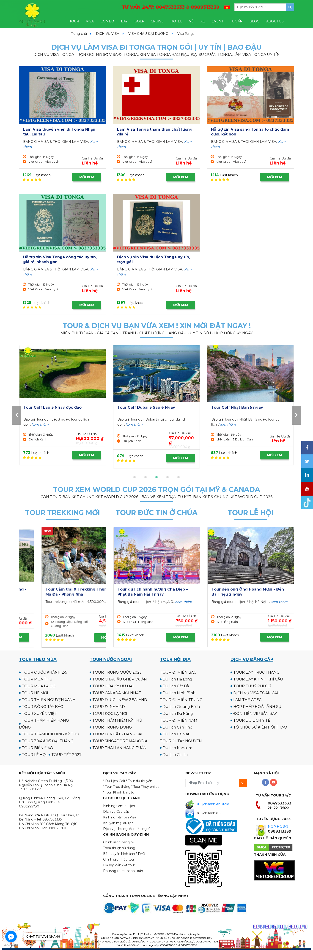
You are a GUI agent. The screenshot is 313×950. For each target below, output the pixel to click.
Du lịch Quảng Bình (181, 706)
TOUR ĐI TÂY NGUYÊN (181, 741)
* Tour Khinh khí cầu (118, 792)
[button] (134, 477)
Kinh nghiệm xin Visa (119, 817)
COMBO (107, 21)
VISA (90, 21)
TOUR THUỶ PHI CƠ (252, 686)
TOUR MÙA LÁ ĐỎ (38, 686)
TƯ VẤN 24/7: (170, 7)
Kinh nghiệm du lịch (119, 806)
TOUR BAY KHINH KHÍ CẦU (258, 679)
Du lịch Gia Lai (175, 755)
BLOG (254, 21)
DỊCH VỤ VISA (107, 34)
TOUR (74, 21)
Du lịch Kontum (177, 748)
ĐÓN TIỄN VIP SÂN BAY (255, 713)
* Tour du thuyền (139, 781)
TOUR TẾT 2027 (66, 755)
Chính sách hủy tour (119, 859)
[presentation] (16, 415)
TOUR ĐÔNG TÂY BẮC (42, 706)
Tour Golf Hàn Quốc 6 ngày (144, 407)
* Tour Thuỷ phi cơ (145, 787)
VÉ (191, 21)
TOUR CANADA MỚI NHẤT (116, 693)
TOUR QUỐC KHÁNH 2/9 (44, 672)
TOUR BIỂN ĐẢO (37, 748)
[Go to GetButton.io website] (11, 945)
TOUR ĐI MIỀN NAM (178, 720)
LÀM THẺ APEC (247, 700)
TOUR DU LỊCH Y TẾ (251, 720)
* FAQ (140, 854)
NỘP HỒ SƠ (278, 827)
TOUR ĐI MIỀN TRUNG (181, 700)
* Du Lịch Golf (114, 781)
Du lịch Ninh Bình (179, 693)
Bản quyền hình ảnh (119, 854)
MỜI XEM (86, 177)
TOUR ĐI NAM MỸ (108, 706)
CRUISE (157, 21)
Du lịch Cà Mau (177, 734)
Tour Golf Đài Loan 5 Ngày (237, 407)
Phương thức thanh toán (123, 871)
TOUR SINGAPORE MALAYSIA (119, 741)
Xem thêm (39, 424)
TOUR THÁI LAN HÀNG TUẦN (119, 748)
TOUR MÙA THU (37, 679)
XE (202, 21)
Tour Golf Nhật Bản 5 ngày (49, 407)
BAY (124, 21)
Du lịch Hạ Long (177, 679)
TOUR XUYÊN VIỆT (39, 713)
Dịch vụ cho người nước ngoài (127, 829)
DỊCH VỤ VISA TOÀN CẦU (256, 693)
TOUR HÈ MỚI (35, 693)
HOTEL (176, 21)
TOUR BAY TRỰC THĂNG (256, 672)
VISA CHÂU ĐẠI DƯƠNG (148, 34)
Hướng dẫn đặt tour (119, 865)
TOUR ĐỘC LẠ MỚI (109, 713)
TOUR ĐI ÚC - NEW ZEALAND (119, 700)
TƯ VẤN (236, 21)
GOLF (139, 21)
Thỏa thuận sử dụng (119, 848)
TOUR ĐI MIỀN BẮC (178, 672)
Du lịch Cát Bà (176, 686)
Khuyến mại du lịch (118, 823)
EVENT (217, 21)
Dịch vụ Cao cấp (116, 812)
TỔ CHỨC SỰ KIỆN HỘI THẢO (260, 727)
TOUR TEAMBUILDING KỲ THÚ (50, 734)
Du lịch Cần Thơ (177, 727)
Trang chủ (79, 34)
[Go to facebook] (11, 936)
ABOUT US (275, 21)
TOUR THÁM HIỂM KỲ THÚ (117, 720)
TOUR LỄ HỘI (34, 755)
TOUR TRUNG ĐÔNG (112, 727)
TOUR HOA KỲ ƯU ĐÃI (113, 686)
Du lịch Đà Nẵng (178, 713)
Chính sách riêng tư (118, 842)
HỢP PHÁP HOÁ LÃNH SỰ (257, 706)
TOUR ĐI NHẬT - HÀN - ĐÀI (117, 734)
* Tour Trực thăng (116, 787)
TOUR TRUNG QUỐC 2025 (117, 672)
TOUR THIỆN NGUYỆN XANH (49, 700)
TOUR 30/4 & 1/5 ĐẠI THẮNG (48, 741)
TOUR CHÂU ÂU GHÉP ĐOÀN (119, 679)
